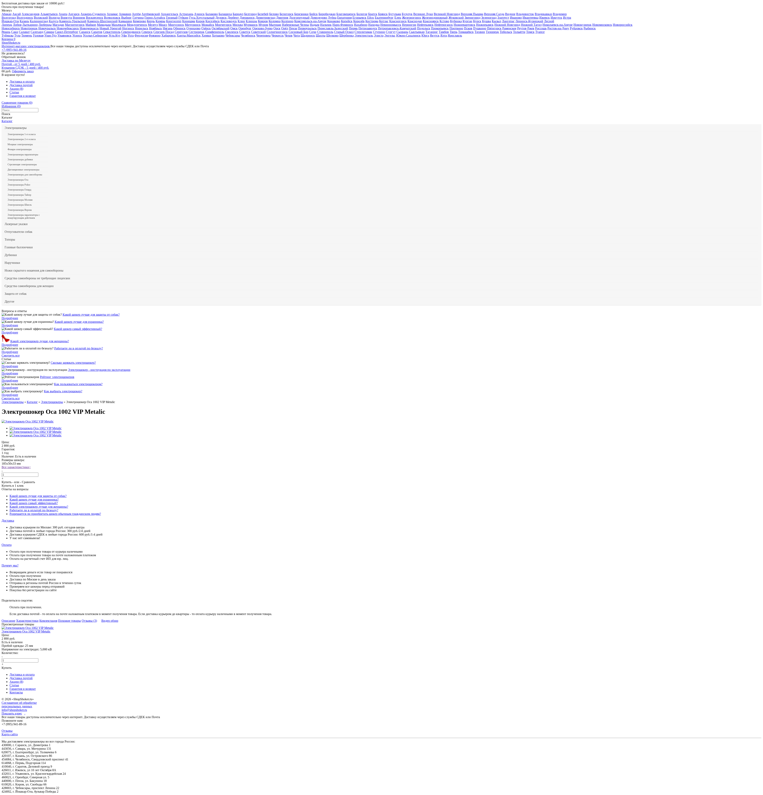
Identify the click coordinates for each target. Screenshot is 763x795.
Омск (234, 28)
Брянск (383, 14)
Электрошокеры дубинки (20, 159)
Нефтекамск (425, 24)
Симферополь (214, 32)
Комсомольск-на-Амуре (310, 21)
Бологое (361, 14)
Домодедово (318, 17)
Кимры (160, 21)
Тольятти (519, 32)
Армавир (125, 14)
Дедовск (221, 17)
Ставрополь (325, 32)
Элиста (378, 35)
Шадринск (308, 35)
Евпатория (344, 17)
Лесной (549, 21)
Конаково (333, 21)
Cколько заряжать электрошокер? (73, 362)
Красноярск (431, 21)
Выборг (126, 17)
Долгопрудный (299, 17)
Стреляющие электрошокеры (22, 164)
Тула (17, 35)
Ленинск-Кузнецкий (529, 21)
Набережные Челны (295, 24)
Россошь (541, 28)
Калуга (53, 21)
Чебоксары (232, 35)
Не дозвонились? (13, 53)
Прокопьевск (440, 28)
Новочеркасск (89, 28)
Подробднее (10, 318)
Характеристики (27, 620)
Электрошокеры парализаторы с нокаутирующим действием (24, 216)
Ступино (379, 32)
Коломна (275, 21)
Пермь (353, 28)
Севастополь (111, 32)
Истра (567, 17)
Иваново (516, 17)
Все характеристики (16, 467)
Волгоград (9, 17)
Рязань (6, 32)
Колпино (287, 21)
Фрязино (155, 35)
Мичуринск (193, 24)
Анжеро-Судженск (93, 14)
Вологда (54, 17)
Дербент (233, 17)
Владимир (560, 14)
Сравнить (28, 482)
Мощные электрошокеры (20, 144)
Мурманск (251, 24)
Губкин (183, 17)
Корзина (8, 39)
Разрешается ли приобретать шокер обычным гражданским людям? (55, 513)
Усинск (77, 35)
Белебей (263, 14)
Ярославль (455, 35)
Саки (14, 32)
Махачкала (118, 24)
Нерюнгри (409, 24)
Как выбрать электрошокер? (63, 391)
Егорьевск (359, 17)
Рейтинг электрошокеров (57, 377)
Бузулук (407, 14)
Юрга (425, 35)
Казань (24, 21)
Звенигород (472, 17)
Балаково (211, 14)
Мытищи (275, 24)
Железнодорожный (435, 17)
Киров (200, 21)
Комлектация (48, 620)
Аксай (16, 14)
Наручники (12, 262)
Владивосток (525, 14)
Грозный (172, 17)
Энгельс (389, 35)
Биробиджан (327, 14)
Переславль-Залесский (333, 28)
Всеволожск (112, 17)
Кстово (444, 21)
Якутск (435, 35)
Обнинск (179, 28)
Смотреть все (11, 355)
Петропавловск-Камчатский (397, 28)
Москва (237, 24)
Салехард (37, 32)
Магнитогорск (75, 24)
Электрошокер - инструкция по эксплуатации (99, 369)
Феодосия (141, 35)
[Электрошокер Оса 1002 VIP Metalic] (28, 421)
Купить (7, 482)
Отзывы (7, 730)
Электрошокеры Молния (20, 199)
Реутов (522, 28)
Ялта (443, 35)
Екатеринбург (384, 17)
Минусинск (176, 24)
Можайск (207, 24)
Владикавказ (543, 14)
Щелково (332, 35)
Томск (530, 32)
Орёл (284, 28)
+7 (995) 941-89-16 (14, 49)
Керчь (151, 21)
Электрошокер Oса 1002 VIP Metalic (26, 631)
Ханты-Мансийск (189, 35)
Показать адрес (13, 713)
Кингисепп (173, 21)
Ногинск (128, 28)
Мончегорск (223, 24)
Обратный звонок (14, 57)
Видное (510, 14)
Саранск (84, 32)
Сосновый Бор (298, 32)
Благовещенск (346, 14)
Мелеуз (7, 10)
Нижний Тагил (531, 24)
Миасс (163, 24)
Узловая (38, 35)
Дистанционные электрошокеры (23, 169)
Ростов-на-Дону (558, 28)
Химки (206, 35)
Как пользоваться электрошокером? (78, 384)
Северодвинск (131, 32)
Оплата (7, 544)
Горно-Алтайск (154, 17)
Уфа (124, 35)
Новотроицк (29, 28)
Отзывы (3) (89, 620)
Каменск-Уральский (72, 21)
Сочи (312, 32)
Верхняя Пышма (472, 14)
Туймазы (8, 35)
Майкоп (90, 24)
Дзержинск (247, 17)
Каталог (7, 121)
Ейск (370, 17)
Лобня (17, 24)
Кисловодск (229, 21)
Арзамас (112, 14)
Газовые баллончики (19, 247)
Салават (24, 32)
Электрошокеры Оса (18, 179)
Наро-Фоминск (342, 24)
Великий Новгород (447, 14)
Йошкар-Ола (10, 21)
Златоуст (503, 17)
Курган (467, 21)
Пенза (293, 28)
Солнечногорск (277, 32)
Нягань (167, 28)
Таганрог (431, 32)
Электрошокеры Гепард (19, 189)
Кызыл (496, 21)
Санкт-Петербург (66, 32)
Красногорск (398, 21)
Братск (372, 14)
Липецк (7, 24)
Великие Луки (423, 14)
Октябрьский (220, 28)
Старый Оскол (344, 32)
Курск (477, 21)
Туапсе (540, 32)
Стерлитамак (363, 32)
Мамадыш (104, 24)
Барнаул (238, 14)
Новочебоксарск (68, 28)
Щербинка (346, 35)
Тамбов (444, 32)
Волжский (41, 17)
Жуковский (456, 17)
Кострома (371, 21)
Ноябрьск (155, 28)
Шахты (320, 35)
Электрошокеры (16, 128)
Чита (296, 35)
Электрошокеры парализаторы (23, 154)
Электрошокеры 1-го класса (22, 134)
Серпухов (181, 32)
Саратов (96, 32)
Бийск (313, 14)
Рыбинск (590, 28)
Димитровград (265, 17)
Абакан (7, 14)
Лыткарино (30, 24)
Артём (136, 14)
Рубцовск (576, 28)
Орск (276, 28)
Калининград (39, 21)
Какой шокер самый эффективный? (78, 329)
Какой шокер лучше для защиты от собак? (91, 314)
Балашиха (225, 14)
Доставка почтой (21, 85)
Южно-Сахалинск (408, 35)
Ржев (530, 28)
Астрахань (186, 14)
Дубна (332, 17)
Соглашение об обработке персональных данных (19, 704)
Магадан (58, 24)
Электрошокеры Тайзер (19, 194)
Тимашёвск (466, 32)
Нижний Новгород (507, 24)
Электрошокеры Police (19, 184)
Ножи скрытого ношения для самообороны (34, 270)
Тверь (453, 32)
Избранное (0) (11, 106)
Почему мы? (10, 565)
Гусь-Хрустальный (202, 17)
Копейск (346, 21)
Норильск (141, 28)
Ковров (263, 21)
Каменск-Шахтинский (102, 21)
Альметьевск (49, 14)
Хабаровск (168, 35)
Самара (49, 32)
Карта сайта (10, 734)
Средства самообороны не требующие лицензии (37, 278)
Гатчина (138, 17)
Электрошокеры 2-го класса (22, 139)
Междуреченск (137, 24)
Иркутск (556, 17)
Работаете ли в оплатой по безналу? (78, 348)
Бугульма (394, 14)
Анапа (63, 14)
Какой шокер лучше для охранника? (79, 321)
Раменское (509, 28)
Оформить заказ (23, 71)
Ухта (131, 35)
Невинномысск (390, 24)
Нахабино (360, 24)
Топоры (10, 239)
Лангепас (508, 21)
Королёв (359, 21)
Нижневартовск (464, 24)
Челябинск (248, 35)
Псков (468, 28)
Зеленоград (489, 17)
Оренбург (245, 28)
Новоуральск (47, 28)
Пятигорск (494, 28)
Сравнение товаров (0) (17, 102)
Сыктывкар (417, 32)
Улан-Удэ (50, 35)
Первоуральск (307, 28)
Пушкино (479, 28)
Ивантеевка (530, 17)
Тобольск (506, 32)
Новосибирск (11, 28)
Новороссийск (622, 24)
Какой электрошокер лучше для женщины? (39, 341)
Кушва (486, 21)
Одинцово (193, 28)
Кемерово (139, 21)
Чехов (288, 35)
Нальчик (326, 24)
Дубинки (11, 255)
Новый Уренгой (110, 28)
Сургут (391, 32)
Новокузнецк (582, 24)
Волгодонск (25, 17)
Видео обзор (109, 620)
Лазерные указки (16, 224)
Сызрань (402, 32)
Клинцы (251, 21)
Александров (31, 14)
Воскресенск (94, 17)
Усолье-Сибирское (95, 35)
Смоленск (231, 32)
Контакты (16, 692)
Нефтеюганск (443, 24)
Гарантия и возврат (23, 96)
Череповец (263, 35)
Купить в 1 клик (13, 485)
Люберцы (45, 24)
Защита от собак (16, 293)
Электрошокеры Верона (20, 210)
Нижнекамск (485, 24)
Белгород (250, 14)
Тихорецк (492, 32)
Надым (314, 24)
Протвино (456, 28)
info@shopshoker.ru (14, 710)
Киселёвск (212, 21)
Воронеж (79, 17)
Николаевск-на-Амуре (557, 24)
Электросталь (363, 35)
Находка (374, 24)
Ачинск (199, 14)
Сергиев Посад (163, 32)
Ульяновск (64, 35)
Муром (263, 24)
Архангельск (169, 14)
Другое (9, 301)
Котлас (383, 21)
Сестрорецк (196, 32)
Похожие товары (69, 620)
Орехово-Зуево (262, 28)
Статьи (14, 92)
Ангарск (74, 14)
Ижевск (544, 17)
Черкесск (277, 35)
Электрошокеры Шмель (20, 204)
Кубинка (456, 21)
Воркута (66, 17)
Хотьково (218, 35)
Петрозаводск (367, 28)
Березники (301, 14)
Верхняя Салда (494, 14)
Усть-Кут (114, 35)
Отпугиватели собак (18, 231)
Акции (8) (16, 88)
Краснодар (415, 21)
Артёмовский (150, 14)
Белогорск (286, 14)
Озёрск (206, 28)
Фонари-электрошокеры (20, 149)
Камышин (125, 21)
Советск (244, 32)
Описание (8, 620)
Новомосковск (602, 24)
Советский (258, 32)
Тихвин (479, 32)
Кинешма (188, 21)
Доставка (8, 520)
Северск (147, 32)
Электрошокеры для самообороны (25, 174)
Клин (241, 21)
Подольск (423, 28)
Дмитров (282, 17)
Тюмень (26, 35)
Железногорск (411, 17)
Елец (397, 17)
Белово (274, 14)
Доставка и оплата (22, 81)
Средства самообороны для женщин (29, 286)
